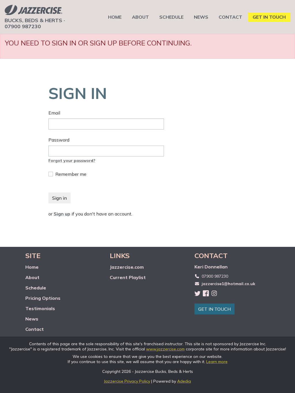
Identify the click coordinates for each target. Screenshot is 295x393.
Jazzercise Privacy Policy (127, 381)
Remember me (70, 174)
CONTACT (230, 17)
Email (54, 113)
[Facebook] (206, 293)
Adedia (184, 381)
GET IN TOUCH (269, 17)
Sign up (62, 214)
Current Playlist (128, 277)
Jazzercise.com (127, 267)
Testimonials (40, 308)
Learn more (217, 361)
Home (32, 267)
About (32, 277)
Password (58, 140)
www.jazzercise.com (165, 349)
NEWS (201, 17)
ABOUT (140, 17)
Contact (34, 329)
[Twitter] (197, 293)
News (31, 319)
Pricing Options (42, 298)
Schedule (35, 288)
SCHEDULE (171, 17)
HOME (115, 17)
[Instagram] (214, 293)
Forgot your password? (71, 160)
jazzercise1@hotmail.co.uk (228, 283)
